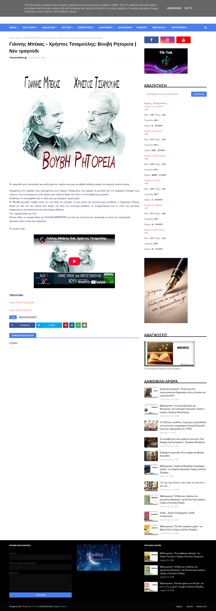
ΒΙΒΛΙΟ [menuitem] (12, 27)
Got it (188, 8)
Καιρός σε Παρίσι (152, 131)
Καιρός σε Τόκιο (152, 180)
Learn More (174, 8)
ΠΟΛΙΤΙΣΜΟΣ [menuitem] (29, 27)
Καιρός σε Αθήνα (152, 205)
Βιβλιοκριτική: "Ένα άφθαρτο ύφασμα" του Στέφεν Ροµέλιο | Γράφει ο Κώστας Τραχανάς (181, 555)
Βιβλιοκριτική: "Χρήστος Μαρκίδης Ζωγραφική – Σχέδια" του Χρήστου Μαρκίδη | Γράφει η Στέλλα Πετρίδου (183, 469)
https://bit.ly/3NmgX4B (21, 302)
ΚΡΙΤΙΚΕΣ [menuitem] (66, 27)
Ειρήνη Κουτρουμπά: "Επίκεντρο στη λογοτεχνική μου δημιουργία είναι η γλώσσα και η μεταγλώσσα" (183, 392)
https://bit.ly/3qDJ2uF (20, 310)
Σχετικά (189, 606)
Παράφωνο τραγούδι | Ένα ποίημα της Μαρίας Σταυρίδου (182, 454)
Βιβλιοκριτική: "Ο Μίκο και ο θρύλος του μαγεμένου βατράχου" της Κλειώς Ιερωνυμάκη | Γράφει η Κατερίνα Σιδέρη (182, 499)
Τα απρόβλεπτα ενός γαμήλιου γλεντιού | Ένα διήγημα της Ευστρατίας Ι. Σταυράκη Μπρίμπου (182, 441)
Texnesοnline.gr (18, 57)
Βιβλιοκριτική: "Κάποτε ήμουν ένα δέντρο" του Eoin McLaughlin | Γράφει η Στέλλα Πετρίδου (182, 585)
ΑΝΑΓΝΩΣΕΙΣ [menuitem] (158, 27)
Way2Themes (33, 606)
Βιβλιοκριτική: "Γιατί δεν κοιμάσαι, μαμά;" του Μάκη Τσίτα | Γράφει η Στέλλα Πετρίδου (181, 528)
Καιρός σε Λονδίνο (153, 106)
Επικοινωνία (201, 606)
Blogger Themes (59, 606)
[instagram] (167, 40)
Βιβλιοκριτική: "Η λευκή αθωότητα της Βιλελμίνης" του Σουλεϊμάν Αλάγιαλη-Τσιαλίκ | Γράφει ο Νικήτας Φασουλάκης (182, 409)
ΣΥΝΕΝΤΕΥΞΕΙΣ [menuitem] (85, 27)
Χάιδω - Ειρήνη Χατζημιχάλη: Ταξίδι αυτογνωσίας (177, 514)
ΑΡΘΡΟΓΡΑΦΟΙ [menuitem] (179, 27)
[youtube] (183, 40)
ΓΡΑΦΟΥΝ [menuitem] (141, 27)
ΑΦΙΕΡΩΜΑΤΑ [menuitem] (105, 27)
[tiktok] (199, 40)
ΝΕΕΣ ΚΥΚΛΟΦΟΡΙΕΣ (31, 38)
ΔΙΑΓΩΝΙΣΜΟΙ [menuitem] (125, 27)
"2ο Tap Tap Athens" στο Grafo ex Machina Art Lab (182, 484)
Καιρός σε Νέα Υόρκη (154, 155)
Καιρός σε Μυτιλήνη (154, 229)
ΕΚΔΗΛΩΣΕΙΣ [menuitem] (48, 27)
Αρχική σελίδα (15, 38)
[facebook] (151, 40)
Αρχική (179, 606)
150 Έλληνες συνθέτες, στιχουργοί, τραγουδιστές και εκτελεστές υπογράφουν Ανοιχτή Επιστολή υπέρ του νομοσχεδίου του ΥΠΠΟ (183, 425)
